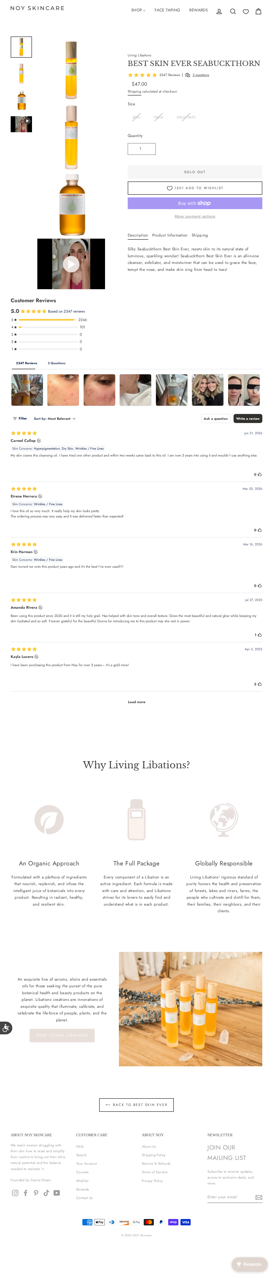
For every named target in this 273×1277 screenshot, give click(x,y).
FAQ (79, 1146)
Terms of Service (154, 1172)
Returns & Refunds (156, 1163)
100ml (158, 117)
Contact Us (84, 1197)
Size (131, 104)
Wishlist (82, 1180)
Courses (82, 1172)
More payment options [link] (195, 216)
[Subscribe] (258, 1197)
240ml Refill (186, 117)
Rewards (82, 1189)
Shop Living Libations (62, 1035)
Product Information (170, 235)
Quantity (135, 136)
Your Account (86, 1163)
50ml (136, 117)
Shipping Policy (154, 1155)
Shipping (134, 91)
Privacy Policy (152, 1180)
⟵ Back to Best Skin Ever (136, 1104)
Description (138, 235)
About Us (149, 1146)
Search (81, 1155)
